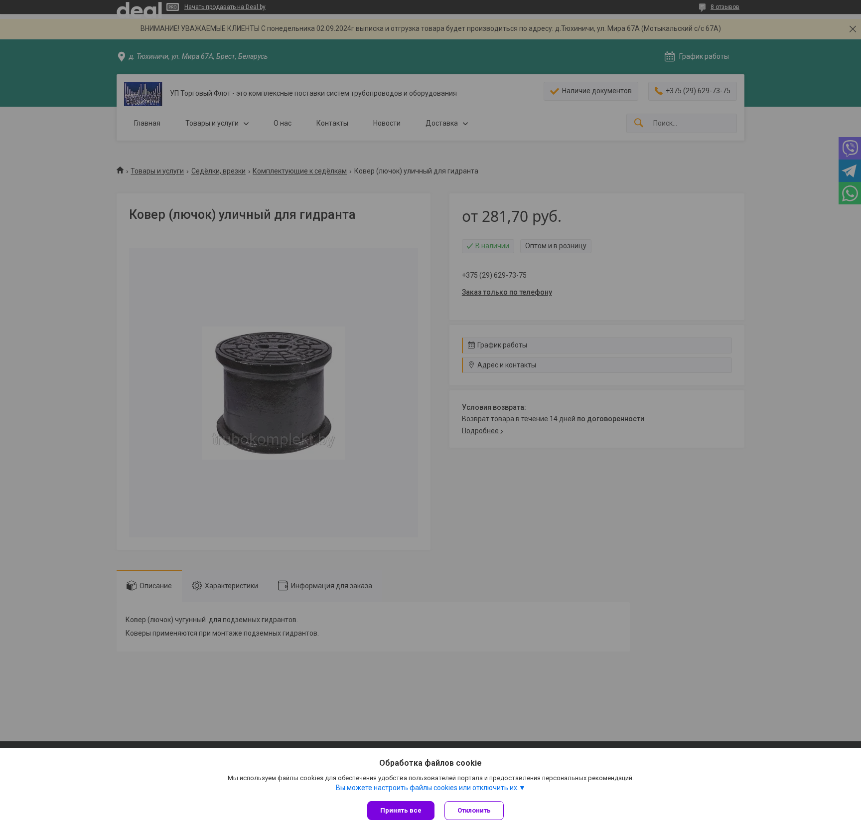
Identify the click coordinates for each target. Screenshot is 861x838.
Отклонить (474, 810)
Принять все (401, 810)
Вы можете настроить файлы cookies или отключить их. (427, 788)
